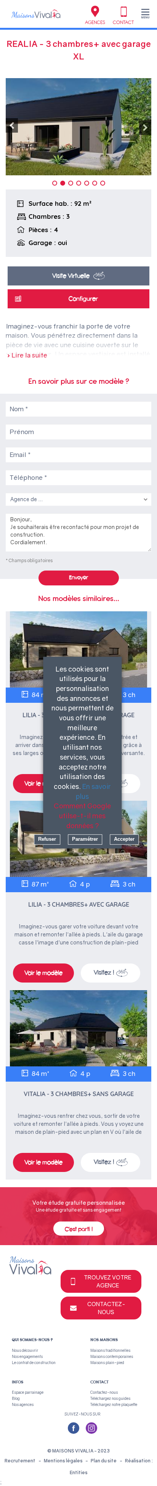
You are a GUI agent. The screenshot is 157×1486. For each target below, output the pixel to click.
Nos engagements (27, 1356)
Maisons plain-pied (107, 1362)
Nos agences (23, 1404)
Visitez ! (104, 972)
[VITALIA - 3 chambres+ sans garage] (78, 1028)
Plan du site (104, 1461)
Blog (16, 1398)
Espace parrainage (27, 1392)
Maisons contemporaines (111, 1356)
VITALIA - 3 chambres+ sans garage (79, 1094)
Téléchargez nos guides (110, 1398)
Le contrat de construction (34, 1362)
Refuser (47, 839)
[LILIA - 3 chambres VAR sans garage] (78, 649)
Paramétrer (85, 839)
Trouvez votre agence (107, 1281)
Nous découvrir (25, 1350)
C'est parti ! (79, 1229)
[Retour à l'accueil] (35, 13)
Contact (123, 22)
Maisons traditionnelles (110, 1350)
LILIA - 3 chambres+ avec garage (78, 904)
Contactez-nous (106, 1307)
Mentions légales (63, 1461)
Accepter (124, 839)
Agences (95, 22)
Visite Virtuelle (71, 276)
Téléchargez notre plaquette (113, 1404)
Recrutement (20, 1461)
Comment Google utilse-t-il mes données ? (82, 816)
